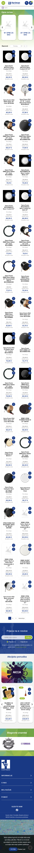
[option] (8, 704)
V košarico (13, 55)
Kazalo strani (9, 815)
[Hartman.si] (5, 765)
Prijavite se (12, 642)
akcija (5, 698)
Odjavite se (23, 642)
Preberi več (21, 849)
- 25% (4, 687)
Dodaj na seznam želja (13, 51)
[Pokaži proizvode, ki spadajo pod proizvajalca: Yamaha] (8, 743)
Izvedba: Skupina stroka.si (21, 815)
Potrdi (13, 849)
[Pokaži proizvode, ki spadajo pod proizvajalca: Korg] (25, 743)
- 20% (21, 687)
